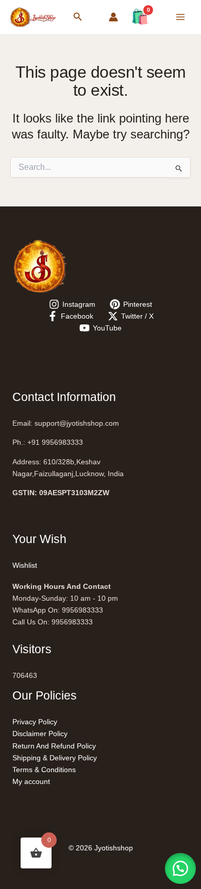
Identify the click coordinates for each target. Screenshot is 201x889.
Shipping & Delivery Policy (54, 758)
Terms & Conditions (44, 769)
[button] (77, 17)
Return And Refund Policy (54, 746)
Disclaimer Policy (40, 733)
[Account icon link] (113, 17)
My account (31, 781)
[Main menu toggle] (180, 17)
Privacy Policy (34, 722)
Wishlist (24, 565)
